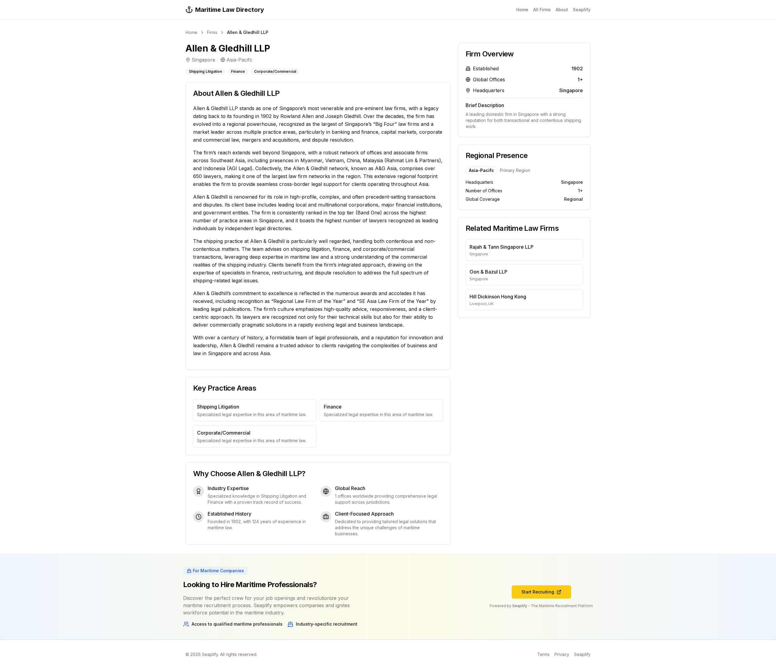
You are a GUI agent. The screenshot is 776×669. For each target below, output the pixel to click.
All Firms (542, 9)
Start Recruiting (537, 591)
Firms (212, 32)
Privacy (561, 654)
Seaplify (581, 9)
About (562, 9)
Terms (543, 654)
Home (522, 9)
